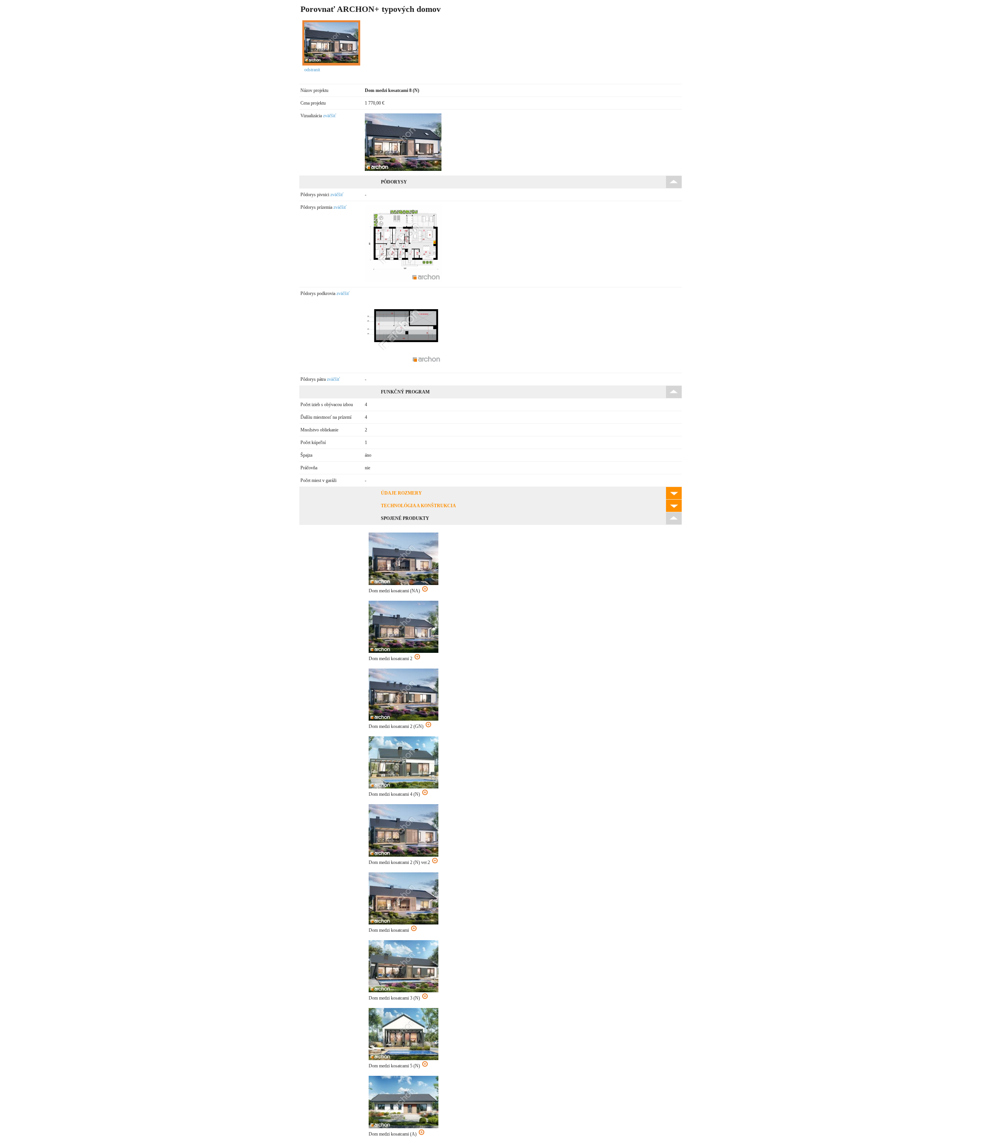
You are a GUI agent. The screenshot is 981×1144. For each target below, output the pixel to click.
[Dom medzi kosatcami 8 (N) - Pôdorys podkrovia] (403, 366)
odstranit (312, 69)
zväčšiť (329, 115)
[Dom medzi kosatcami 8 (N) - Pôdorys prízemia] (403, 281)
